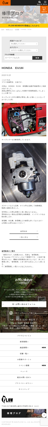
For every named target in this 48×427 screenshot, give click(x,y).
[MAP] (36, 406)
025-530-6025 (26, 319)
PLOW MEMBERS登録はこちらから (24, 26)
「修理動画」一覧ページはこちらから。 (18, 266)
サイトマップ (24, 389)
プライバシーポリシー (24, 383)
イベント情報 (24, 365)
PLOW (5, 3)
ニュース (24, 371)
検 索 (37, 58)
